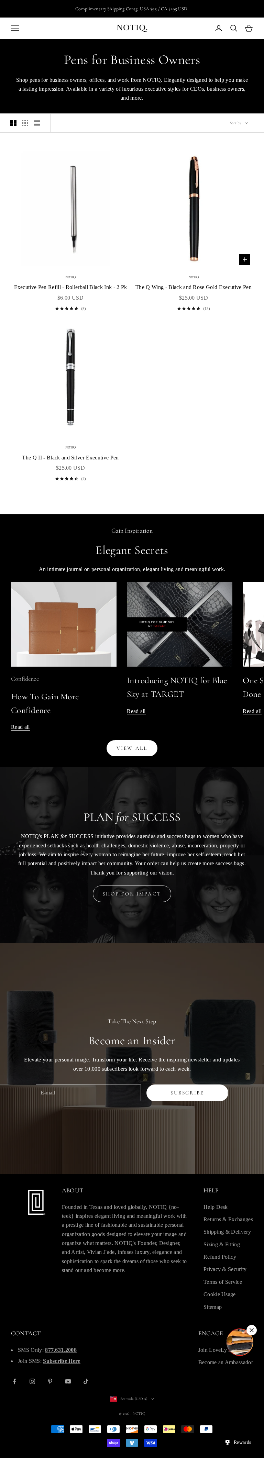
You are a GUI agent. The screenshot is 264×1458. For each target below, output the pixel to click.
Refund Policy (220, 1257)
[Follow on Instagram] (32, 1381)
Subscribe (187, 1093)
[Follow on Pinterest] (50, 1381)
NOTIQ (70, 277)
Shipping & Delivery (227, 1232)
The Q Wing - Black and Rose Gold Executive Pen (193, 287)
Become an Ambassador (225, 1362)
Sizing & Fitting (222, 1244)
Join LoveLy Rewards (223, 1350)
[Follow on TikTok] (85, 1381)
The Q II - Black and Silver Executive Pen (70, 457)
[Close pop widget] (251, 1330)
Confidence (25, 678)
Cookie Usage (220, 1294)
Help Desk (216, 1207)
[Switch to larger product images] (13, 123)
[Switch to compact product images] (37, 123)
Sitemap (213, 1307)
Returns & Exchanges (228, 1219)
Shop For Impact (132, 894)
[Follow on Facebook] (14, 1381)
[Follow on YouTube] (68, 1381)
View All (132, 748)
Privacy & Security (225, 1269)
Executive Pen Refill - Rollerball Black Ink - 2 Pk (70, 287)
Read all (20, 727)
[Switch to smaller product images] (25, 123)
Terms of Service (223, 1282)
